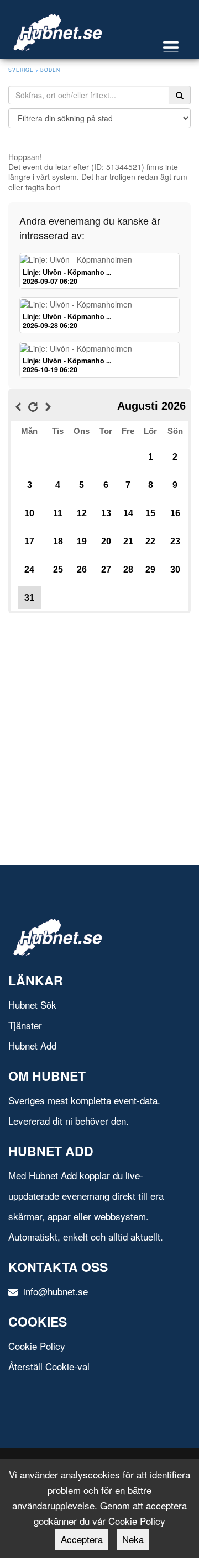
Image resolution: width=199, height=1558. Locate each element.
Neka (133, 1539)
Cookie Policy (36, 1346)
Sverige (21, 69)
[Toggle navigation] (176, 46)
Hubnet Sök (32, 1004)
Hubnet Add (32, 1045)
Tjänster (25, 1025)
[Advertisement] (99, 715)
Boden (50, 69)
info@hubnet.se (54, 1291)
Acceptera (82, 1539)
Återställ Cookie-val (49, 1366)
